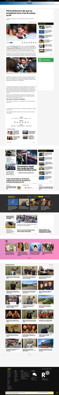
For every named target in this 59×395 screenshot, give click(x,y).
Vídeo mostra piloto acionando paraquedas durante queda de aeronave (13, 208)
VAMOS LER (29, 196)
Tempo (15, 377)
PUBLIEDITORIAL (47, 196)
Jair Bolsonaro (26, 118)
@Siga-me (11, 42)
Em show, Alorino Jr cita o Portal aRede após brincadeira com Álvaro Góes (45, 208)
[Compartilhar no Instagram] (27, 43)
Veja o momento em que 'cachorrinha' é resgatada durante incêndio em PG (34, 208)
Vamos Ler (8, 383)
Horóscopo (8, 381)
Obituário (15, 381)
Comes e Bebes (9, 387)
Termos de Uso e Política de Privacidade (31, 392)
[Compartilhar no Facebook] (24, 43)
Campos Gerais (9, 376)
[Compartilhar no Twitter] (29, 43)
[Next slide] (36, 188)
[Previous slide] (22, 188)
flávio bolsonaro (21, 118)
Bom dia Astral (16, 376)
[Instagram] (44, 369)
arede (12, 118)
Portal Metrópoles (9, 49)
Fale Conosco (32, 378)
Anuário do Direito (23, 377)
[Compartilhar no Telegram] (31, 43)
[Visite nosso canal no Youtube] (46, 369)
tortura (30, 118)
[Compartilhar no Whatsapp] (33, 43)
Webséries (8, 389)
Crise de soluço (16, 118)
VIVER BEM (35, 196)
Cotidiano (8, 377)
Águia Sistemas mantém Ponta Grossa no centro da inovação (23, 207)
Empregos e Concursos (10, 388)
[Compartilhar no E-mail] (35, 43)
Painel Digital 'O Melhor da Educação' (25, 376)
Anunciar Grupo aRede (34, 377)
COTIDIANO (29, 3)
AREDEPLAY (11, 196)
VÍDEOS (41, 196)
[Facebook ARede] (42, 369)
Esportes (8, 382)
